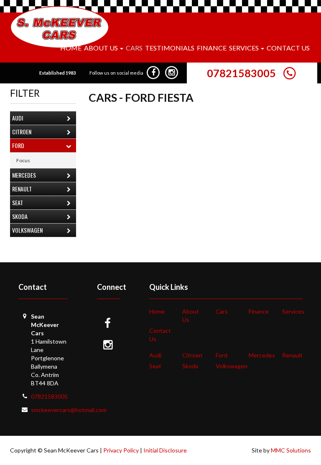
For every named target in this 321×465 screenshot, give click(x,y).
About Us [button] (101, 48)
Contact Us (288, 48)
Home (71, 48)
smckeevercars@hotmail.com (69, 409)
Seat (17, 202)
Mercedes (24, 175)
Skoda (20, 216)
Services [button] (244, 48)
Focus (23, 160)
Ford (18, 145)
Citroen (21, 131)
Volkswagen (27, 230)
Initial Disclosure (165, 450)
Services (293, 311)
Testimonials (169, 48)
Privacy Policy (121, 450)
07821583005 (241, 73)
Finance (212, 48)
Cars (134, 48)
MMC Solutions (291, 450)
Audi (17, 117)
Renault (22, 188)
